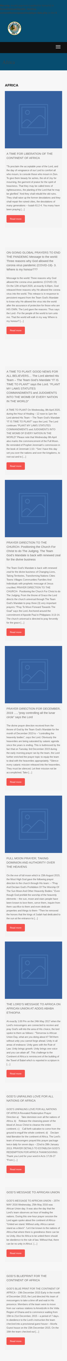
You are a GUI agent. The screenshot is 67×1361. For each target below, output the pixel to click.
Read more (15, 219)
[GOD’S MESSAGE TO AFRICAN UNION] (33, 1185)
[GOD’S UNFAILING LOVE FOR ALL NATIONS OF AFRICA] (33, 1089)
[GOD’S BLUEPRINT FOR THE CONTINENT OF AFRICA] (33, 1269)
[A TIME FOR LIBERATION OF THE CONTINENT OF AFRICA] (33, 119)
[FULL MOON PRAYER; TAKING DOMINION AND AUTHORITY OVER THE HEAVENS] (33, 824)
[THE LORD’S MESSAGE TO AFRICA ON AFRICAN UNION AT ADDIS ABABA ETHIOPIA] (33, 970)
